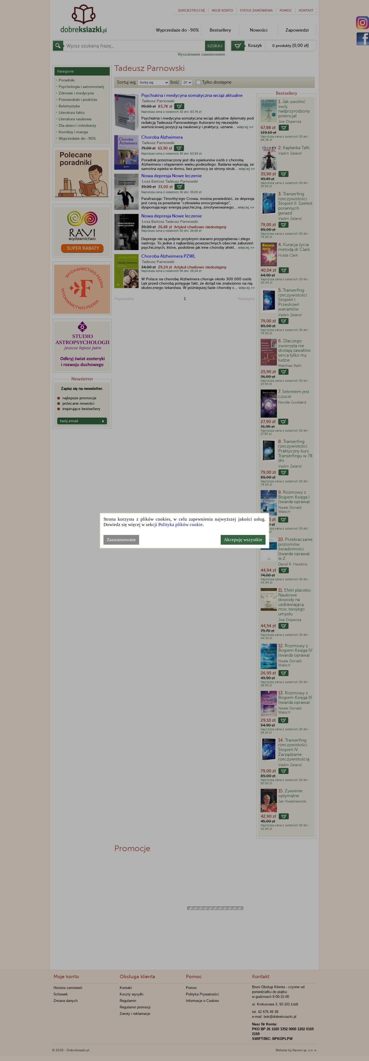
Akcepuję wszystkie (243, 539)
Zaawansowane (121, 539)
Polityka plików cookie (180, 524)
